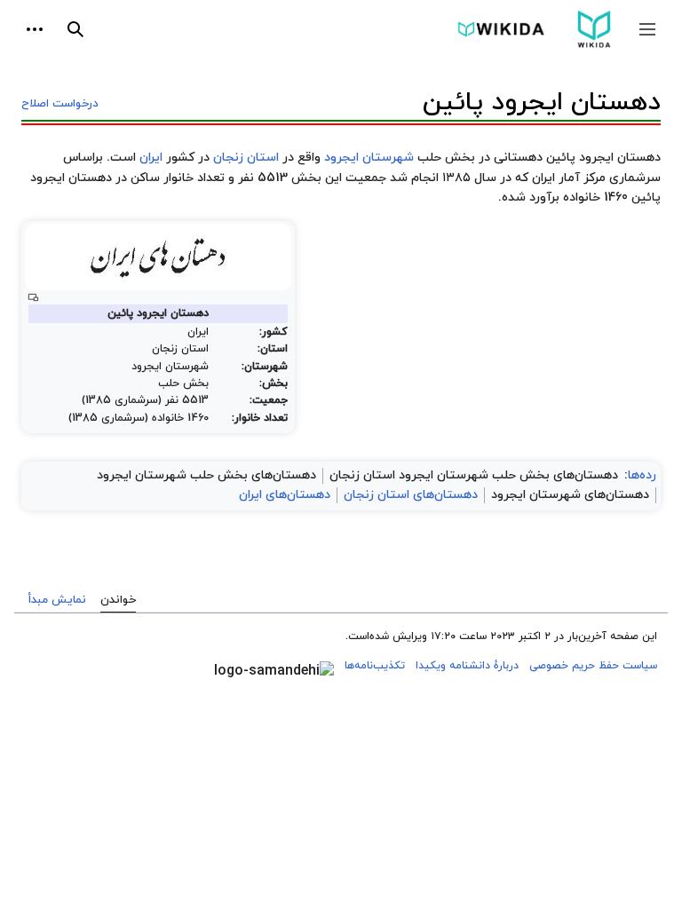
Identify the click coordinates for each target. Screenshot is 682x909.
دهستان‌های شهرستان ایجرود (570, 494)
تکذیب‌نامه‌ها (375, 666)
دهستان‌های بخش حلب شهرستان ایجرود (206, 475)
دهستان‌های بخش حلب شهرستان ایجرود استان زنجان (473, 475)
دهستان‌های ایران (284, 494)
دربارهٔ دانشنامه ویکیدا (467, 666)
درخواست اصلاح (60, 104)
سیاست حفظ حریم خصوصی (593, 666)
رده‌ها (642, 475)
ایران (151, 157)
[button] (647, 29)
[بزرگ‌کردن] (33, 298)
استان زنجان (246, 157)
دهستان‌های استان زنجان (411, 494)
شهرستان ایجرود (369, 157)
